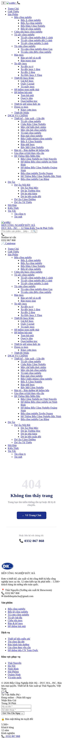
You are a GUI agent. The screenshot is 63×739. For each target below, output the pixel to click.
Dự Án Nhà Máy (29, 187)
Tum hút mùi (27, 95)
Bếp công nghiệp (23, 17)
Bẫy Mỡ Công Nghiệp (32, 147)
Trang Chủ (13, 8)
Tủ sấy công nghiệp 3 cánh (34, 43)
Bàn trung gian (28, 60)
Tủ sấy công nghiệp (24, 34)
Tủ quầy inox (27, 86)
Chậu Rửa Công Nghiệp (33, 124)
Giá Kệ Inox (27, 80)
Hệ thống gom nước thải (26, 89)
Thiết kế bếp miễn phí (19, 638)
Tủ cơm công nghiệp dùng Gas (36, 49)
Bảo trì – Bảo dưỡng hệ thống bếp (31, 150)
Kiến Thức (13, 208)
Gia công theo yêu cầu (19, 647)
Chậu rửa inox (15, 620)
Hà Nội (11, 666)
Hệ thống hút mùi (23, 92)
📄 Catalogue (8, 243)
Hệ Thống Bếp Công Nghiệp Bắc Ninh (41, 176)
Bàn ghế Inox (28, 144)
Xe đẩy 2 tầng (28, 72)
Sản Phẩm (13, 14)
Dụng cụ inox (21, 106)
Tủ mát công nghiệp (31, 132)
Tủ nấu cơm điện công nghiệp (36, 52)
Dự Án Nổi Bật (22, 185)
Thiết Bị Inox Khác (24, 78)
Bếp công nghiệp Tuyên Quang (37, 173)
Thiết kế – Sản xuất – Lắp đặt (29, 118)
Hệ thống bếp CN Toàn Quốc (23, 650)
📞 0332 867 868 (31, 541)
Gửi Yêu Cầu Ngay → (13, 713)
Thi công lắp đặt (16, 641)
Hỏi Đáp (12, 205)
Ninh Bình (13, 668)
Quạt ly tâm (27, 98)
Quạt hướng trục (29, 101)
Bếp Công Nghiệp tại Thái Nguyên (39, 158)
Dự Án (11, 182)
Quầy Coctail (27, 83)
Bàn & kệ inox (15, 623)
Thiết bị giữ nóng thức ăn (27, 104)
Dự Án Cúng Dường (25, 199)
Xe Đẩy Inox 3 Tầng (31, 75)
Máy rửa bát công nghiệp (33, 130)
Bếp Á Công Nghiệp (31, 141)
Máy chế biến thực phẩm (33, 127)
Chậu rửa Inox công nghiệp (28, 31)
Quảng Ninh (14, 674)
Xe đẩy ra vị (27, 66)
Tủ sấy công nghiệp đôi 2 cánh (36, 40)
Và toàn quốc (14, 677)
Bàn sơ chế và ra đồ (31, 57)
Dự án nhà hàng (29, 193)
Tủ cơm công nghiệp (24, 46)
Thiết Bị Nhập (21, 112)
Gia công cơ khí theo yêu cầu (29, 153)
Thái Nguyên (14, 663)
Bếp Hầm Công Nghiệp (33, 26)
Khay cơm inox (29, 109)
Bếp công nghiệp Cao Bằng (35, 179)
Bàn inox (19, 54)
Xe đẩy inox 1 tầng (30, 69)
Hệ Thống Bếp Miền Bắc (27, 156)
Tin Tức (12, 211)
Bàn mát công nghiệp (31, 135)
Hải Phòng (13, 671)
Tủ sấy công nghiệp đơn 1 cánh (37, 37)
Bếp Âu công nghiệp (31, 23)
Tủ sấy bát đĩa (15, 617)
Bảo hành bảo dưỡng (18, 644)
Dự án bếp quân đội (31, 196)
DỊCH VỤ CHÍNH (18, 115)
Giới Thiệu (13, 11)
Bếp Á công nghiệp (31, 20)
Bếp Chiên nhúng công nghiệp (36, 138)
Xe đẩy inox (20, 63)
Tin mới (18, 216)
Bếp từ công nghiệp (31, 28)
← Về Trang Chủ (31, 515)
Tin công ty (20, 213)
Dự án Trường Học (30, 190)
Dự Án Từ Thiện (23, 202)
